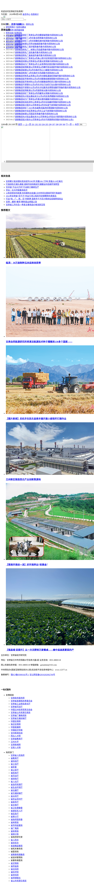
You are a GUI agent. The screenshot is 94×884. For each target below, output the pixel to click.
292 (36, 124)
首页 (13, 24)
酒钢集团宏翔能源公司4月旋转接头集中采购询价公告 (38, 90)
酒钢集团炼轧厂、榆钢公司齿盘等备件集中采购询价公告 (39, 50)
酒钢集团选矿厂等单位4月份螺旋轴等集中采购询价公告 (39, 35)
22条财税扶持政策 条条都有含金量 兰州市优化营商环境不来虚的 (34, 193)
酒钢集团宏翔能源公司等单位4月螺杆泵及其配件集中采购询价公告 (44, 67)
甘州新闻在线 (17, 733)
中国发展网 (16, 727)
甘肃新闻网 (16, 745)
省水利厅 (15, 796)
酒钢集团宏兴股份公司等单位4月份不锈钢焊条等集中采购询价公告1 (44, 120)
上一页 (28, 124)
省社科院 (15, 869)
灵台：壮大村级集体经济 (16, 190)
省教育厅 (15, 758)
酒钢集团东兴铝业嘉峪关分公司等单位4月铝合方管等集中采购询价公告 (46, 117)
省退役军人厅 (17, 811)
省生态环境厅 (17, 787)
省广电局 (15, 828)
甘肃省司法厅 (17, 707)
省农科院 (15, 875)
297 (53, 124)
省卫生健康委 (17, 808)
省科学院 (15, 872)
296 (50, 124)
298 (57, 124)
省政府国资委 (17, 819)
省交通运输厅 (17, 793)
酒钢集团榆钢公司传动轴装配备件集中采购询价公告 (37, 44)
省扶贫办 (15, 843)
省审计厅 (15, 817)
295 (46, 124)
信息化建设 (21, 27)
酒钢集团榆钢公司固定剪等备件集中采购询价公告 (36, 114)
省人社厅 (15, 782)
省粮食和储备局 (17, 854)
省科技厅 (15, 761)
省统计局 (15, 834)
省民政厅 (15, 773)
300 (63, 124)
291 (33, 124)
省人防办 (15, 840)
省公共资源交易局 (18, 881)
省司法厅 (15, 776)
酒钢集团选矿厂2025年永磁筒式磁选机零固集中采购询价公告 (41, 108)
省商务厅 (15, 802)
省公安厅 (15, 770)
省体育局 (15, 831)
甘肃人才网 (16, 748)
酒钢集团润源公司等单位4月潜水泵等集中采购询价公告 (39, 61)
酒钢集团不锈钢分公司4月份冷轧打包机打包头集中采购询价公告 (43, 85)
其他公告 (30, 24)
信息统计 (35, 14)
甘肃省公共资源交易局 (20, 713)
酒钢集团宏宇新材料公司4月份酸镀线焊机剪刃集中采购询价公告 (43, 82)
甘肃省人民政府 (17, 755)
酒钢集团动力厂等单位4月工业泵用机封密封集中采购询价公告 (42, 64)
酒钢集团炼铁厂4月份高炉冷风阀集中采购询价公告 (37, 73)
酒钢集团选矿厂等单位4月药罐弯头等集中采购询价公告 (39, 93)
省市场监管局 (17, 825)
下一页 (69, 124)
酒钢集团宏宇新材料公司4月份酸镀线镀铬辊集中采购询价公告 (42, 79)
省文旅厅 (15, 805)
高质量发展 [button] (19, 30)
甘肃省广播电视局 (18, 715)
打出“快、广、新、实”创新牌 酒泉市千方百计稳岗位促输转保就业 (34, 199)
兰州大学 (15, 742)
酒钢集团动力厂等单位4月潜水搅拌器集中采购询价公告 (39, 99)
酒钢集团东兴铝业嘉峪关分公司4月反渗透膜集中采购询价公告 (42, 96)
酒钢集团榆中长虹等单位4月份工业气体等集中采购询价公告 (41, 111)
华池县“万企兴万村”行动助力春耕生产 (22, 187)
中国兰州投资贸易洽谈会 (21, 710)
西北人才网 (16, 736)
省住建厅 (15, 790)
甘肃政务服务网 (17, 698)
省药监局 (15, 866)
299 (60, 124)
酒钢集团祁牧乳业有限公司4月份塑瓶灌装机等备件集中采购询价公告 (45, 76)
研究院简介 (11, 27)
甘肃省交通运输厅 (18, 718)
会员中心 (26, 14)
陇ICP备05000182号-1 (20, 675)
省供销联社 (16, 878)
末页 (77, 124)
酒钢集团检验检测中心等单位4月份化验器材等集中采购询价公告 (43, 102)
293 (39, 124)
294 (43, 124)
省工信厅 (15, 764)
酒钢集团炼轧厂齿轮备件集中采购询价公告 (33, 52)
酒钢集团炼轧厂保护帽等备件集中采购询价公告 (35, 47)
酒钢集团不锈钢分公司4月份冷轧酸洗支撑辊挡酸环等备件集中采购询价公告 (48, 87)
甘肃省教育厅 (17, 739)
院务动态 (10, 33)
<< (24, 124)
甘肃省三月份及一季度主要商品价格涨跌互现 (25, 205)
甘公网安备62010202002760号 (42, 675)
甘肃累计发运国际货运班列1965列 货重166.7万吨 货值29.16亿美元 (34, 181)
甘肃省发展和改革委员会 (21, 701)
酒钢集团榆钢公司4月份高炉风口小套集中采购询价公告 (39, 70)
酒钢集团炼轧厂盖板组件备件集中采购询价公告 (35, 55)
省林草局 (15, 822)
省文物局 (15, 863)
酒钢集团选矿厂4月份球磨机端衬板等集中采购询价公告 (39, 41)
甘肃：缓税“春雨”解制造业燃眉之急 (21, 202)
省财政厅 (15, 779)
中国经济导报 (17, 730)
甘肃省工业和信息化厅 (20, 704)
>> (73, 124)
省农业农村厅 (17, 799)
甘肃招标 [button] (18, 33)
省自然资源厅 (17, 784)
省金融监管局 (17, 846)
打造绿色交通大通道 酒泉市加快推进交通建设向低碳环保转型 (32, 184)
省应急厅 (15, 814)
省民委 (14, 767)
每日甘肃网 (16, 724)
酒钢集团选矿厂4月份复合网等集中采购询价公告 (36, 38)
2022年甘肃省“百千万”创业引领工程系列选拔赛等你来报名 (31, 196)
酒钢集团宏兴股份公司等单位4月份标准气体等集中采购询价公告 (43, 105)
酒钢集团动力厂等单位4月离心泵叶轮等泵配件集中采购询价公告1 (43, 58)
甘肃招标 (20, 24)
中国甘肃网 (16, 721)
